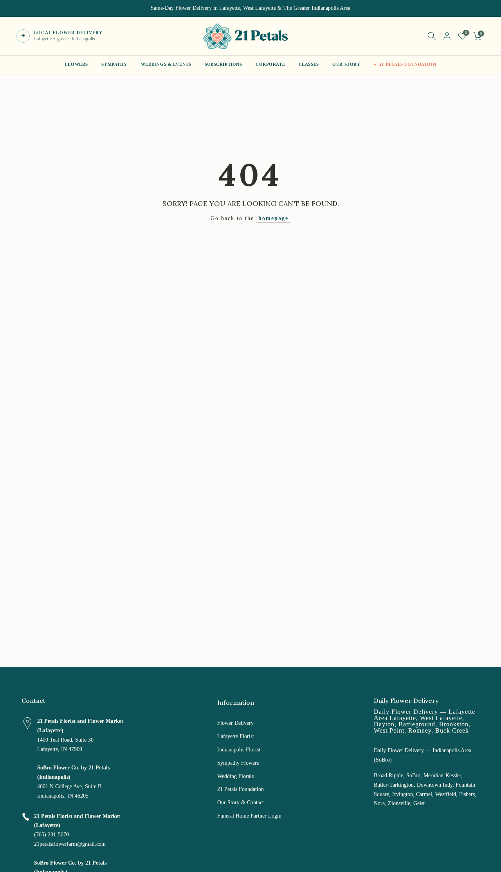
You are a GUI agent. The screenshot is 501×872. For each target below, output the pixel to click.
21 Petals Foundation (240, 789)
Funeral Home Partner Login (249, 816)
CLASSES (309, 64)
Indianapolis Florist (238, 750)
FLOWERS (76, 64)
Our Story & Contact (240, 802)
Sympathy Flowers (238, 763)
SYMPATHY (114, 64)
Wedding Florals (235, 776)
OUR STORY (346, 64)
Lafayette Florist (235, 736)
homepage (273, 218)
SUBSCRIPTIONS (223, 64)
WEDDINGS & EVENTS (166, 64)
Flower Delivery (235, 723)
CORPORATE (270, 64)
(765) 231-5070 (51, 835)
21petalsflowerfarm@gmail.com (70, 844)
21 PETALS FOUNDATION (407, 64)
